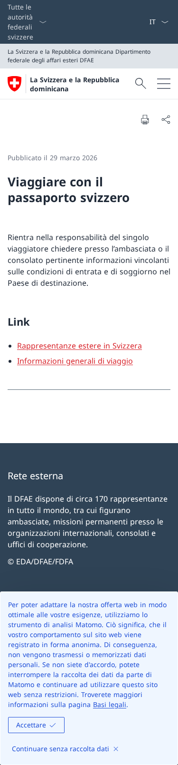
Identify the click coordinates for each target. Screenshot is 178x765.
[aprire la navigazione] (164, 83)
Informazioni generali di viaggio (75, 361)
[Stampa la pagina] (144, 119)
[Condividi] (165, 119)
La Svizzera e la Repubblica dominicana (74, 84)
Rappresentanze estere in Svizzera (79, 345)
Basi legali (109, 704)
